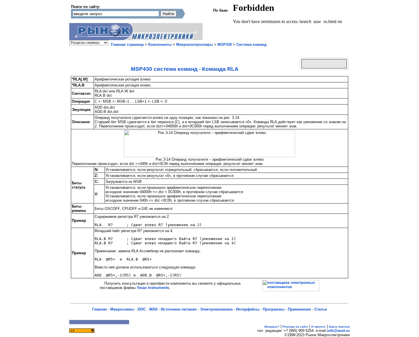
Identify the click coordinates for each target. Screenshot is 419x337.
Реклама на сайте (295, 326)
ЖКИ (153, 309)
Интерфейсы (247, 309)
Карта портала (339, 326)
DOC (142, 309)
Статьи (320, 309)
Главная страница (127, 44)
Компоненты (160, 44)
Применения (299, 309)
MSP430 (224, 44)
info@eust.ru (338, 330)
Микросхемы (122, 309)
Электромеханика (216, 309)
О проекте (318, 326)
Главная (99, 309)
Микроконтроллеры (194, 44)
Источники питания (179, 309)
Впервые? (272, 326)
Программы (273, 309)
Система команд (251, 44)
